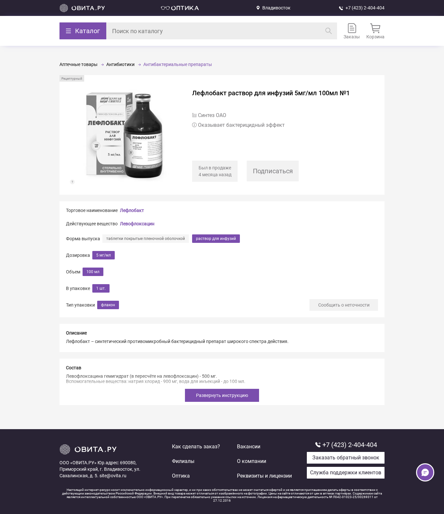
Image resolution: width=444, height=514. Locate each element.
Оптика (181, 476)
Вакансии (248, 446)
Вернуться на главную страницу (82, 8)
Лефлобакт (132, 210)
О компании (251, 461)
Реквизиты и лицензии (264, 476)
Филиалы (183, 461)
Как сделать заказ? (196, 446)
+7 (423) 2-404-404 (365, 7)
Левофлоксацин (137, 223)
